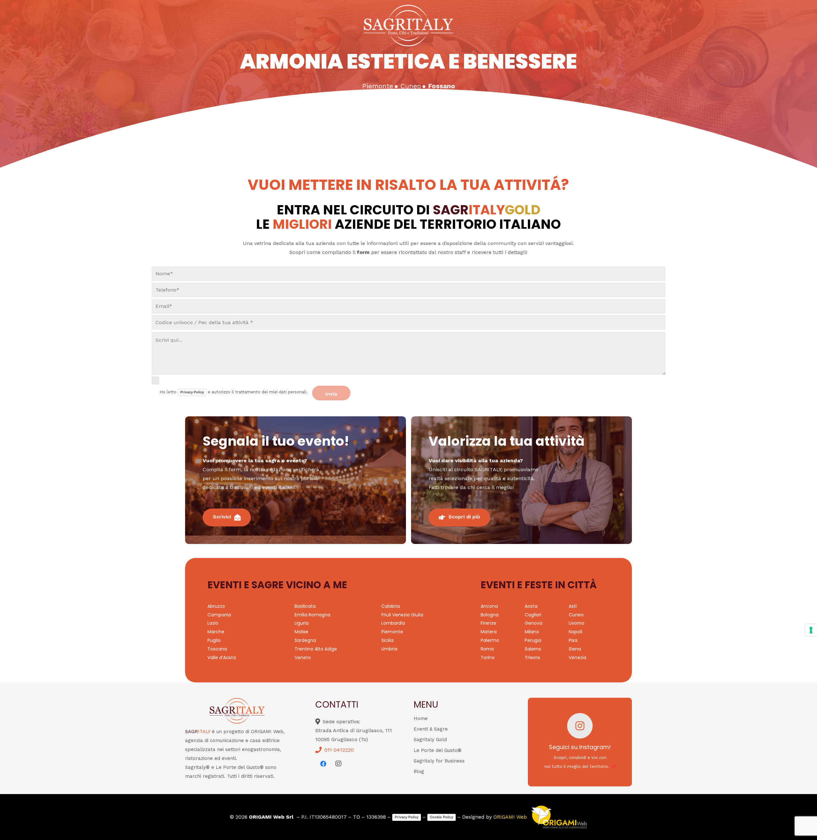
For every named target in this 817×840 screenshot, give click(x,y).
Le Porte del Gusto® (437, 750)
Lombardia (393, 623)
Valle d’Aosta (221, 657)
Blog (419, 771)
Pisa (573, 640)
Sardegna (305, 640)
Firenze (488, 623)
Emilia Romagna (312, 615)
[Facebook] (323, 763)
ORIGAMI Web (510, 817)
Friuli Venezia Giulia (402, 615)
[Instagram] (338, 763)
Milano (532, 631)
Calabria (390, 606)
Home (421, 718)
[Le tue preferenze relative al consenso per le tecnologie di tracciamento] (811, 630)
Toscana (217, 649)
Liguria (302, 623)
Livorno (576, 623)
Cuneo (576, 615)
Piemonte (392, 631)
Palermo (490, 640)
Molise (301, 631)
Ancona (489, 606)
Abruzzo (216, 606)
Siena (575, 649)
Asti (573, 606)
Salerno (533, 649)
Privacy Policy (192, 392)
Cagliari (533, 615)
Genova (533, 623)
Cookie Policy (441, 817)
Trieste (532, 657)
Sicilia (387, 640)
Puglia (214, 640)
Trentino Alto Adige (316, 649)
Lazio (212, 623)
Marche (215, 631)
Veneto (303, 657)
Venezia (577, 657)
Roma (487, 649)
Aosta (531, 606)
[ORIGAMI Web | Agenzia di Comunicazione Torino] (559, 817)
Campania (219, 615)
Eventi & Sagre (431, 729)
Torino (488, 657)
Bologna (489, 615)
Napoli (575, 631)
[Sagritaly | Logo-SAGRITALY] (408, 25)
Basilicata (305, 606)
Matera (489, 631)
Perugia (533, 640)
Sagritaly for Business (439, 761)
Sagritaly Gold (430, 739)
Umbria (389, 649)
